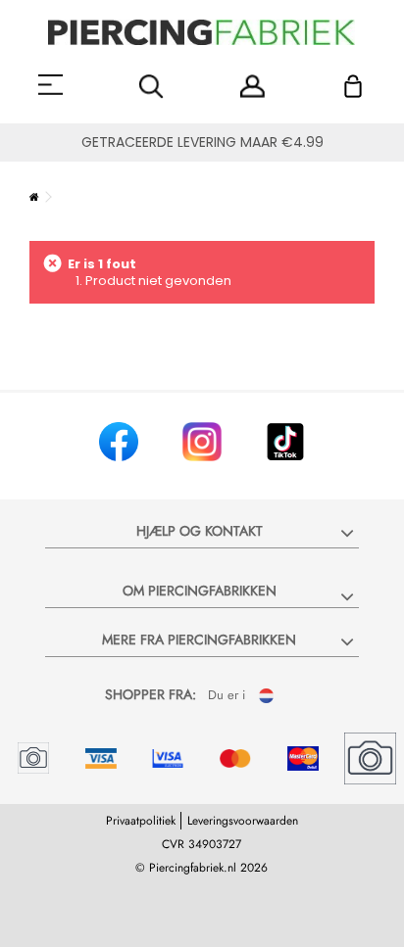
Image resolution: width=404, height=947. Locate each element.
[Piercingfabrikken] (202, 32)
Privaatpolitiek (141, 820)
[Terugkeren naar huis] (34, 197)
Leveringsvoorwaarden (242, 820)
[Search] (151, 86)
